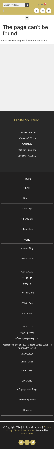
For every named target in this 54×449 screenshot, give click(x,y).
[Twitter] (48, 10)
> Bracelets (27, 410)
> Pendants (27, 218)
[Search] (27, 5)
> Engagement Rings (27, 389)
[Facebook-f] (36, 10)
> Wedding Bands (27, 399)
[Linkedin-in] (42, 10)
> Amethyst (27, 370)
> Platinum (27, 313)
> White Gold (27, 303)
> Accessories (27, 258)
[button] (27, 18)
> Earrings (27, 208)
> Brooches (27, 229)
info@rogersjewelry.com (27, 338)
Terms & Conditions (24, 430)
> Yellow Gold (27, 292)
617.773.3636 (27, 353)
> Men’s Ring (27, 248)
